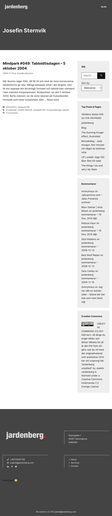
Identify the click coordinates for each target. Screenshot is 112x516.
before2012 (11, 107)
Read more (53, 99)
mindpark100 (24, 107)
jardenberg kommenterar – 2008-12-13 (89, 247)
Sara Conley (88, 271)
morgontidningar (53, 110)
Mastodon (8, 480)
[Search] (101, 75)
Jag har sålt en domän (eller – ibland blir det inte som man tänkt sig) (93, 294)
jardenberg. (87, 123)
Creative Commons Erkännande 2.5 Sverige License (91, 383)
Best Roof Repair (90, 255)
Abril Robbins (88, 239)
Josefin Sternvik (25, 110)
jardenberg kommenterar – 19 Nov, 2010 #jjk (92, 215)
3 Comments (12, 113)
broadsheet (11, 110)
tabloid (66, 110)
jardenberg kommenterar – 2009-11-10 (89, 278)
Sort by (85, 83)
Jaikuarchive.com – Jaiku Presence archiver (91, 199)
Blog (104, 7)
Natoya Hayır (88, 223)
